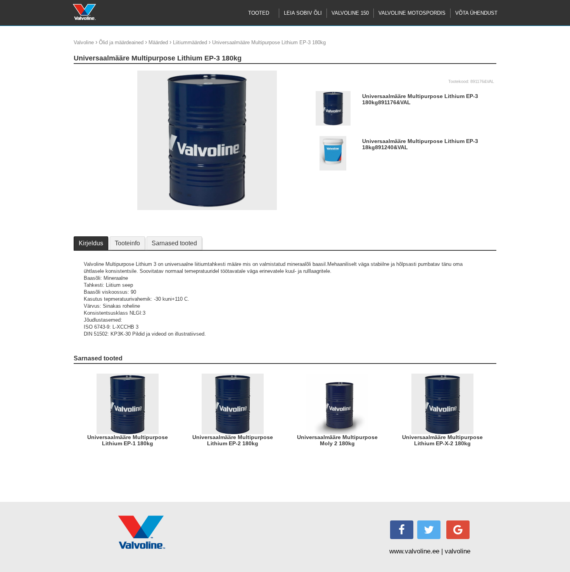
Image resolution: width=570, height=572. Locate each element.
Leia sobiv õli (303, 13)
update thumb (91, 73)
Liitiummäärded (190, 42)
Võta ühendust (476, 13)
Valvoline (84, 42)
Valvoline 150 (350, 13)
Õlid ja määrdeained (121, 42)
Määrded (158, 42)
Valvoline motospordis (412, 13)
